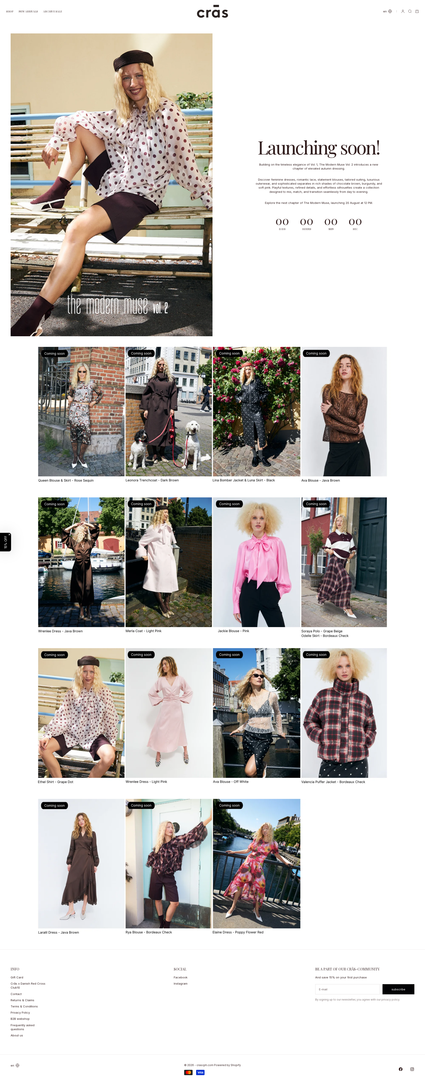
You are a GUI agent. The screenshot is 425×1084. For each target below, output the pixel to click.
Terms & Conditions (24, 1006)
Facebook (180, 977)
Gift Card (17, 977)
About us (17, 1035)
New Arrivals (28, 11)
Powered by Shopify (227, 1065)
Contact (16, 994)
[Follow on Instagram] (412, 1069)
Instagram (180, 983)
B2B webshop (20, 1018)
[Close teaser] (9, 534)
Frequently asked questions (23, 1027)
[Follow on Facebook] (400, 1069)
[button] (5, 542)
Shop (9, 11)
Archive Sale (52, 11)
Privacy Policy (20, 1012)
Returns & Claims (22, 1000)
